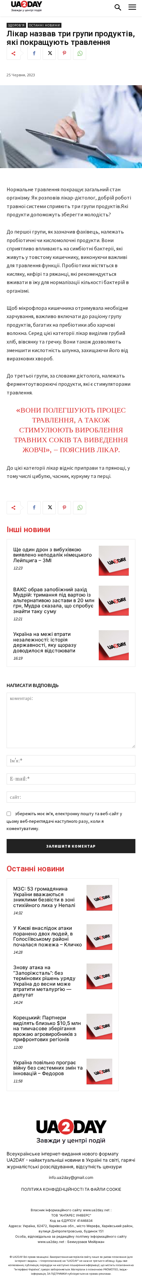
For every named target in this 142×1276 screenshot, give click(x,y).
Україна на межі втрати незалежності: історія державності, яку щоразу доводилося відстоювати (45, 642)
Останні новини (44, 25)
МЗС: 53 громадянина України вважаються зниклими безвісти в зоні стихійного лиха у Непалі (44, 897)
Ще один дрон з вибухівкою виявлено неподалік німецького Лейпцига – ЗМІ (52, 555)
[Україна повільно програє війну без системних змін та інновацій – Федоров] (99, 1071)
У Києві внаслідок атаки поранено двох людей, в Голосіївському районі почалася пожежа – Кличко (47, 936)
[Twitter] (49, 53)
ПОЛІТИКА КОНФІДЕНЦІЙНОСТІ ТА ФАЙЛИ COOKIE (71, 1189)
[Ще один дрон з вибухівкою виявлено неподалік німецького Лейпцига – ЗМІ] (114, 561)
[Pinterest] (64, 53)
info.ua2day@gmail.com (71, 1177)
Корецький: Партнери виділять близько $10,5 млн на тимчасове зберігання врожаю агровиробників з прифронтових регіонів (47, 1028)
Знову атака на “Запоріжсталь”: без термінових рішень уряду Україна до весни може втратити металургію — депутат (44, 981)
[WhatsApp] (79, 53)
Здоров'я (16, 25)
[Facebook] (34, 53)
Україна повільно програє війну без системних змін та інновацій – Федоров (48, 1067)
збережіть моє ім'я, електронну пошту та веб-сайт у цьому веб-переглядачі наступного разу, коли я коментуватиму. (64, 821)
